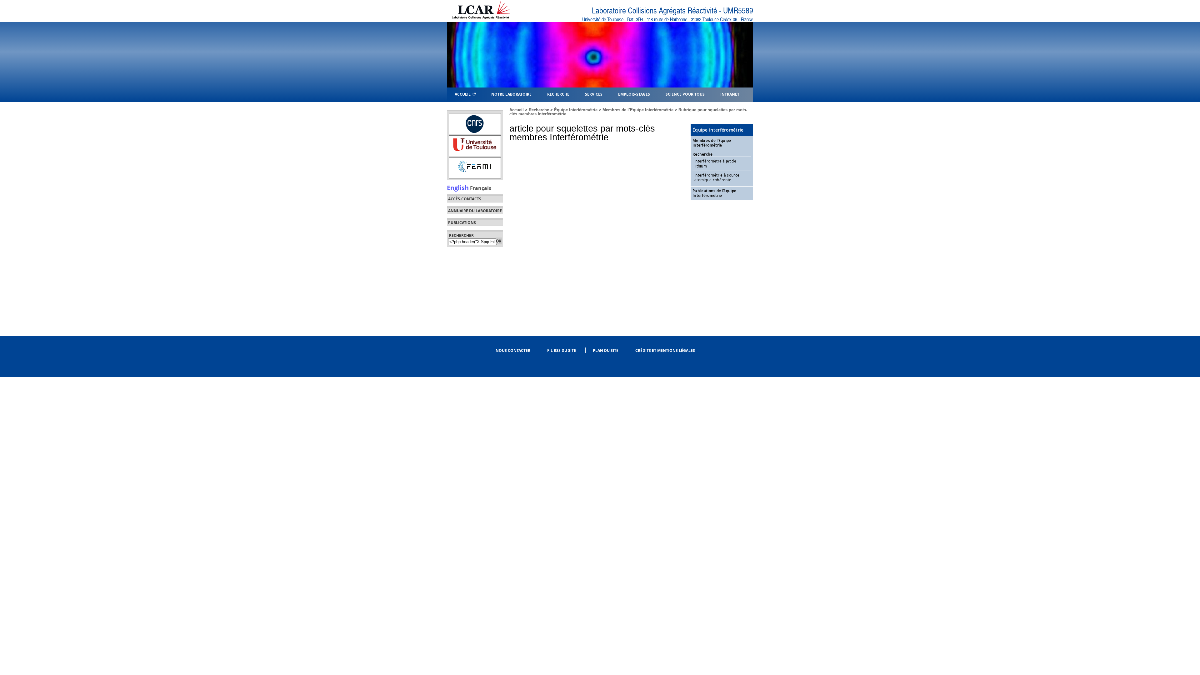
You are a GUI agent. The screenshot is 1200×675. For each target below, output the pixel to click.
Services (593, 94)
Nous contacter (513, 350)
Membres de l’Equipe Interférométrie (637, 110)
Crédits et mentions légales (665, 350)
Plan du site (605, 350)
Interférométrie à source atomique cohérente (716, 177)
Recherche (539, 110)
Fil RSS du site (561, 350)
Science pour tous (685, 94)
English (458, 187)
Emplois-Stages (634, 94)
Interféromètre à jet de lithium (715, 163)
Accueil (463, 94)
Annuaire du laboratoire (475, 211)
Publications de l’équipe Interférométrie (714, 193)
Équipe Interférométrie (576, 110)
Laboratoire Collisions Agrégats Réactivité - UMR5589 (672, 11)
